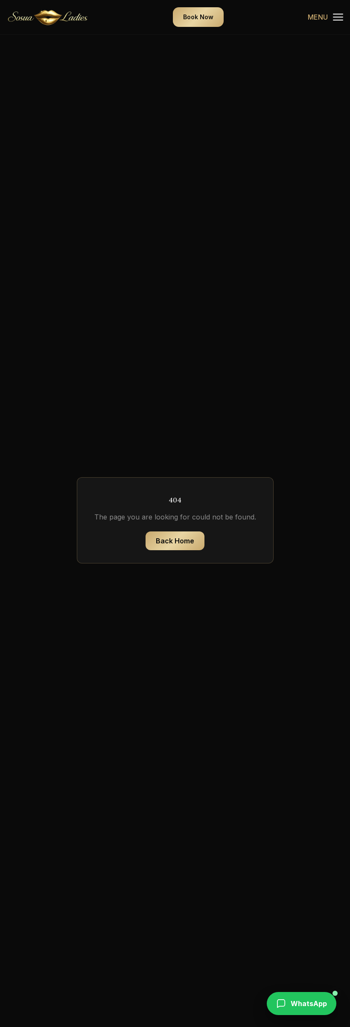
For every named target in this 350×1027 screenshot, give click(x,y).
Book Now (198, 16)
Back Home (175, 541)
